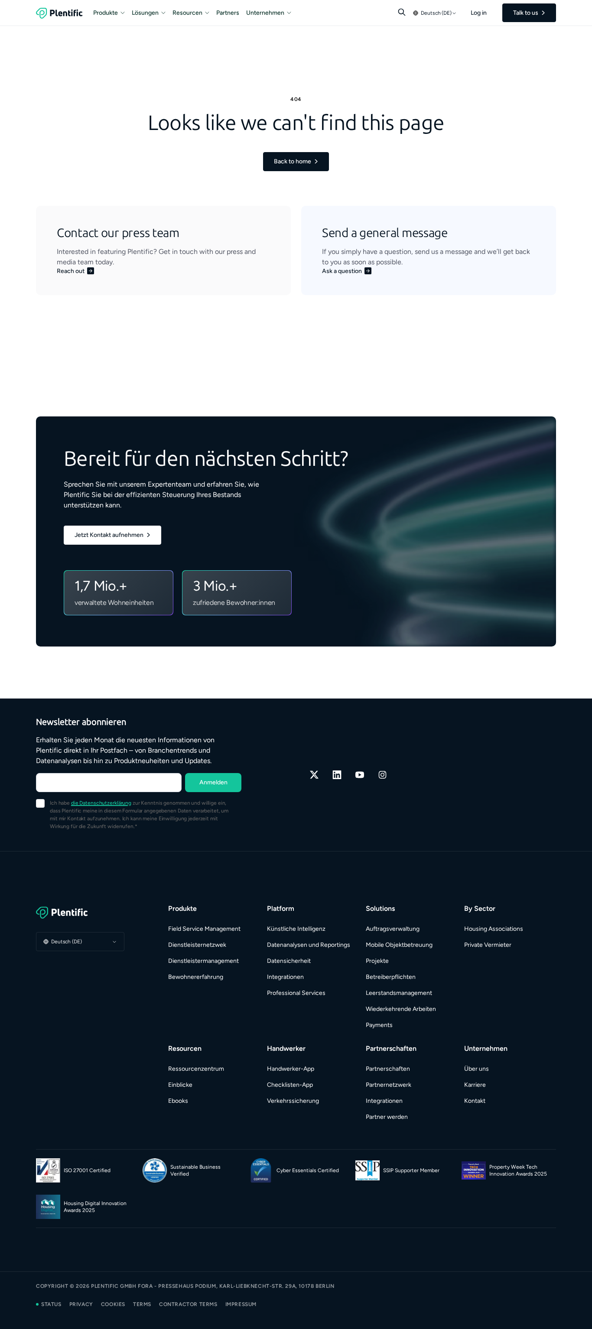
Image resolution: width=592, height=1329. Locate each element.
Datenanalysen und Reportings (308, 945)
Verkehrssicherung (293, 1101)
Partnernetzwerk (388, 1085)
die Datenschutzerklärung (101, 803)
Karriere (475, 1085)
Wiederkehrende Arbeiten (401, 1009)
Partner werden (387, 1117)
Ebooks (178, 1101)
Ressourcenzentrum (196, 1068)
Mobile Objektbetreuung (399, 945)
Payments (379, 1025)
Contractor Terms (188, 1304)
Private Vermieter (487, 945)
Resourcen (187, 12)
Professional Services (296, 993)
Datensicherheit (289, 961)
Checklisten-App (290, 1085)
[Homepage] (80, 912)
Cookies (113, 1304)
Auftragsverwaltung (393, 929)
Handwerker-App (290, 1068)
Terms (142, 1304)
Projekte (377, 961)
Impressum (241, 1304)
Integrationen (285, 977)
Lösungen (145, 12)
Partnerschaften (388, 1068)
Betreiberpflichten (391, 977)
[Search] (402, 12)
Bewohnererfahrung (195, 977)
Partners (227, 12)
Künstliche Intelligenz (296, 929)
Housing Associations (493, 929)
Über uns (476, 1068)
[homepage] (59, 13)
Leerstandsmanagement (399, 993)
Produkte (105, 12)
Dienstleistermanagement (203, 961)
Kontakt (474, 1101)
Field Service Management (204, 929)
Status (51, 1304)
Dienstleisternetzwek (197, 945)
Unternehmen (265, 12)
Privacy (81, 1304)
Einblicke (180, 1085)
